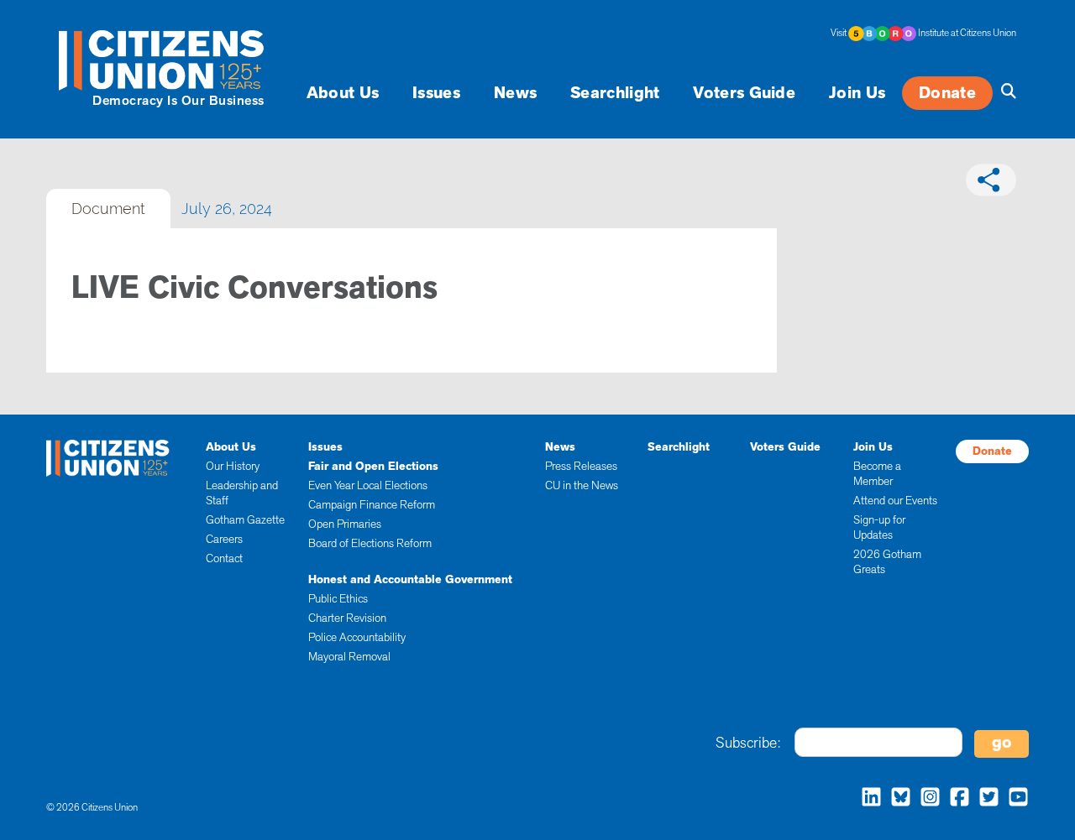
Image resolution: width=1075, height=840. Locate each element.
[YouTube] (1014, 799)
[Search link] (1004, 91)
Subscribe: (748, 743)
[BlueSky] (896, 799)
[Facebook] (955, 799)
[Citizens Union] (164, 59)
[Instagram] (926, 799)
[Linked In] (867, 799)
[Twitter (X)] (984, 799)
